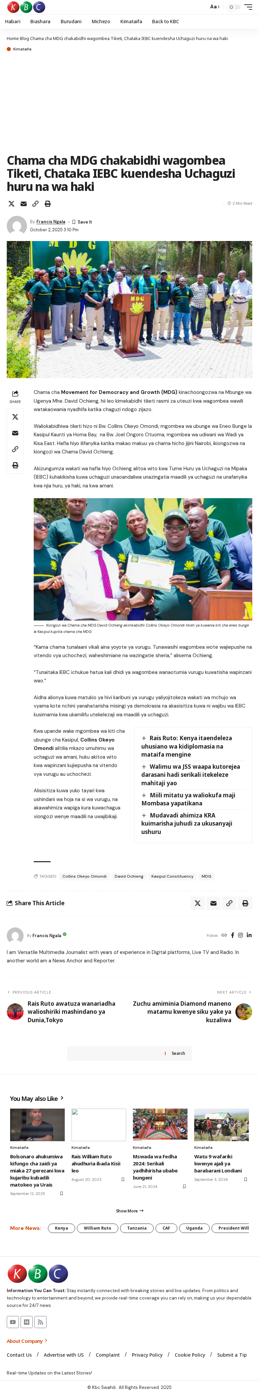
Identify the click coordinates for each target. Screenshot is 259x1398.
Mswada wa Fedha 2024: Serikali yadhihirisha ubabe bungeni (155, 1167)
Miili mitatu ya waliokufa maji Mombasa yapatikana (188, 799)
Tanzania (137, 1228)
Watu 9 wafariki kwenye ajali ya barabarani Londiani (217, 1163)
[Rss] (40, 1322)
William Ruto (97, 1228)
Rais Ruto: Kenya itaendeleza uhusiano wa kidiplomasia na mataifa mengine (186, 746)
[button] (202, 7)
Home (13, 38)
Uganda (194, 1228)
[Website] (224, 936)
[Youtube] (13, 1322)
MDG (206, 876)
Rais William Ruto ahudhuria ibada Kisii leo (95, 1163)
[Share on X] (11, 203)
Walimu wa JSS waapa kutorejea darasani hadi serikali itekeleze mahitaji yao (190, 775)
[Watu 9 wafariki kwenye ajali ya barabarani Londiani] (221, 1125)
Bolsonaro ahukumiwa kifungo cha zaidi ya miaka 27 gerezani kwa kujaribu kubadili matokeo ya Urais (37, 1170)
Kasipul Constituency (172, 876)
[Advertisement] (129, 103)
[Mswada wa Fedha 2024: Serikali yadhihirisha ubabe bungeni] (160, 1125)
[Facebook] (232, 936)
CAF (166, 1228)
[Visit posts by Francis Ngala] (17, 226)
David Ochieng (129, 876)
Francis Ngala (50, 222)
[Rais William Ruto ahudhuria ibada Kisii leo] (98, 1125)
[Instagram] (240, 936)
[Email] (23, 203)
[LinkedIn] (249, 936)
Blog (24, 38)
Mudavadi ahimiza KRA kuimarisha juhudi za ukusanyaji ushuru (186, 823)
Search (178, 1053)
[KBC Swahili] (26, 7)
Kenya (61, 1228)
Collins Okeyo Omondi (84, 876)
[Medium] (27, 1322)
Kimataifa (22, 49)
